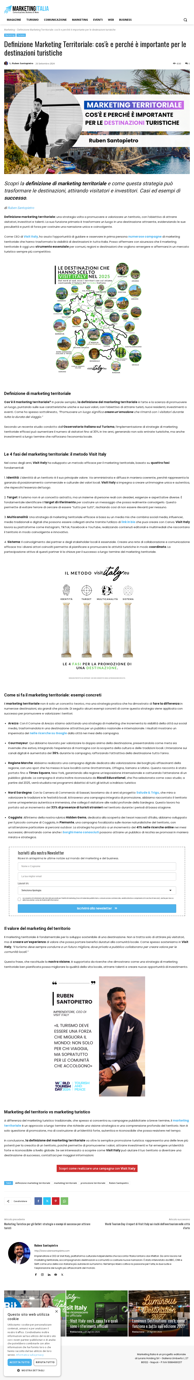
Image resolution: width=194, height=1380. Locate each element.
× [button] (56, 1311)
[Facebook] (38, 1201)
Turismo (21, 35)
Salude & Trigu (147, 793)
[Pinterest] (55, 1201)
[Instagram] (42, 1274)
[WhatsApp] (64, 1201)
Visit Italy (31, 237)
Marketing (9, 29)
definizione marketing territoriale (32, 1183)
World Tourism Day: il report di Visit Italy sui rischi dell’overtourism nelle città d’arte (147, 1226)
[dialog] (32, 1342)
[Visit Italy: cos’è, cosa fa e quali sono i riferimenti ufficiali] (97, 1313)
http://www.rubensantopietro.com (51, 1250)
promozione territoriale (93, 1183)
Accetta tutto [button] (20, 1362)
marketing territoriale (65, 1183)
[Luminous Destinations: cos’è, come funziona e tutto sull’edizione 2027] (159, 1313)
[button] (185, 19)
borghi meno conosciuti (81, 832)
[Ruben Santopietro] (6, 63)
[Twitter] (47, 1201)
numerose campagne (145, 237)
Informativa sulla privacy (30, 1354)
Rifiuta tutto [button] (45, 1362)
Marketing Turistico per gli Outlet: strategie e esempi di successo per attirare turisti (47, 1226)
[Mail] (55, 1274)
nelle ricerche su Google (48, 733)
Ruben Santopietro (22, 63)
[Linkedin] (49, 1274)
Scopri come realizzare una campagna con (97, 1168)
